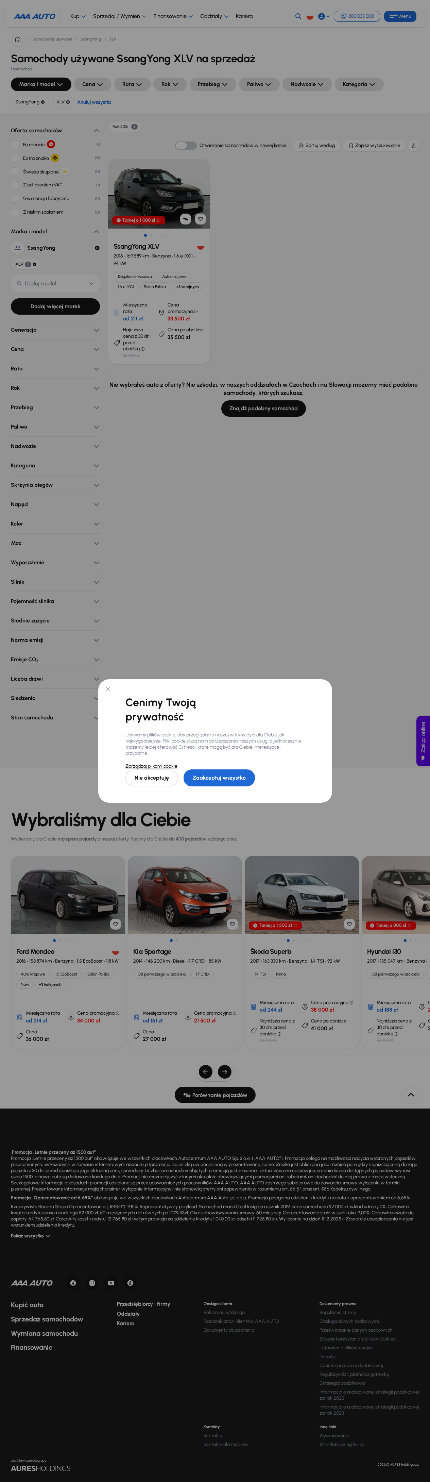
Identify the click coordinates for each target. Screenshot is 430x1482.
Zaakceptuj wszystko (219, 778)
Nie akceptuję (152, 778)
